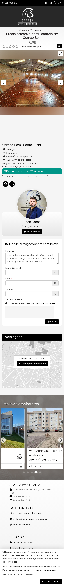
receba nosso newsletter (25, 542)
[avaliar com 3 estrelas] (10, 46)
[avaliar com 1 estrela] (3, 46)
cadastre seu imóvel (23, 548)
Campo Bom (11, 145)
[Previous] (6, 428)
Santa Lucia (32, 145)
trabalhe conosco (21, 525)
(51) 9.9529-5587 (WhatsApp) (27, 513)
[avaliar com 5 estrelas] (16, 46)
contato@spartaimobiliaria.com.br (30, 519)
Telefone (9, 289)
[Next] (57, 428)
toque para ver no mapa (33, 364)
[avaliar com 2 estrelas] (7, 46)
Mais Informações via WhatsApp (24, 171)
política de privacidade (45, 303)
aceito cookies (51, 581)
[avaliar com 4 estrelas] (13, 46)
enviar (53, 322)
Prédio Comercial (32, 30)
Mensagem (11, 251)
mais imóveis (33, 232)
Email (8, 279)
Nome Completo (13, 268)
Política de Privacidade (43, 570)
